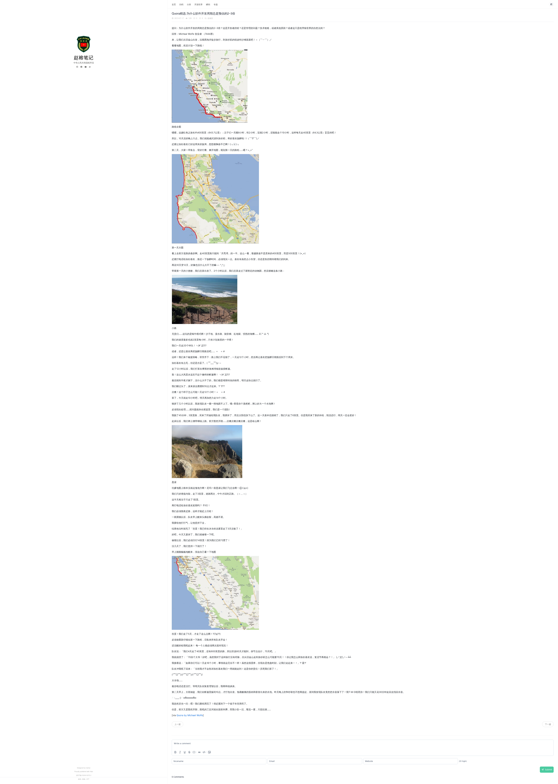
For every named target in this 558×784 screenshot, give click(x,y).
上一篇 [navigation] (178, 724)
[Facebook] (81, 67)
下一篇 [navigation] (548, 724)
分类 (189, 4)
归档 (181, 4)
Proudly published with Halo (83, 771)
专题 (216, 4)
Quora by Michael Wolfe (190, 715)
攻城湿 (210, 18)
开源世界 (198, 4)
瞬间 (208, 4)
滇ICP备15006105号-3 (83, 775)
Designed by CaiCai (83, 768)
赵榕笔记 (84, 57)
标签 (79, 779)
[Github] (77, 67)
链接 (83, 779)
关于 (87, 779)
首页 (174, 4)
